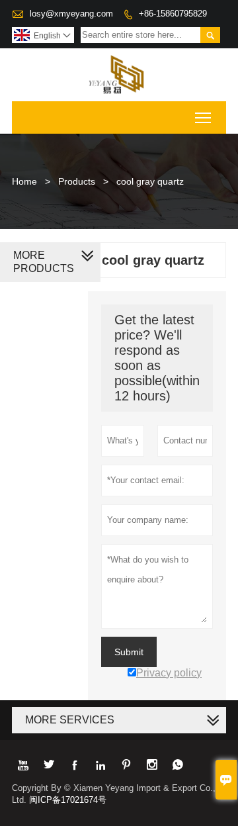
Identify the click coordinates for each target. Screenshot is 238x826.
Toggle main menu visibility (203, 117)
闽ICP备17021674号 (67, 800)
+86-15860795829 (173, 14)
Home (24, 181)
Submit (128, 652)
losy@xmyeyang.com (71, 14)
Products (76, 181)
